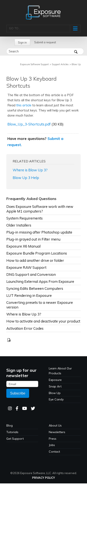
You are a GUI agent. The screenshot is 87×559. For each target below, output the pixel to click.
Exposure (55, 380)
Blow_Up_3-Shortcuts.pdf (29, 124)
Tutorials (12, 432)
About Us (55, 425)
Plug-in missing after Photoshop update (39, 232)
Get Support (15, 439)
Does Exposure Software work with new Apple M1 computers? (39, 208)
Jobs (52, 445)
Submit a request (45, 42)
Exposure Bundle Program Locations (36, 253)
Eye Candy (56, 399)
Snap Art (55, 386)
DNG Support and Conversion (31, 274)
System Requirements (24, 218)
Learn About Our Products (60, 370)
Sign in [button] (22, 42)
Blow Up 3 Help (26, 177)
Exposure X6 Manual (23, 246)
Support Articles (60, 64)
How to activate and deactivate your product (43, 321)
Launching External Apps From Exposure (40, 281)
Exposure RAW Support (26, 267)
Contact (54, 451)
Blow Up (76, 64)
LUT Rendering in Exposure (29, 295)
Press (52, 439)
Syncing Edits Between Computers (34, 288)
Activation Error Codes (25, 328)
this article (23, 105)
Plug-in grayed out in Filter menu (33, 239)
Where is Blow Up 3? (30, 170)
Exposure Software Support (34, 64)
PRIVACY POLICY (43, 477)
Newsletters (57, 432)
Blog (9, 425)
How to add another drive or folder (35, 260)
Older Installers (18, 225)
